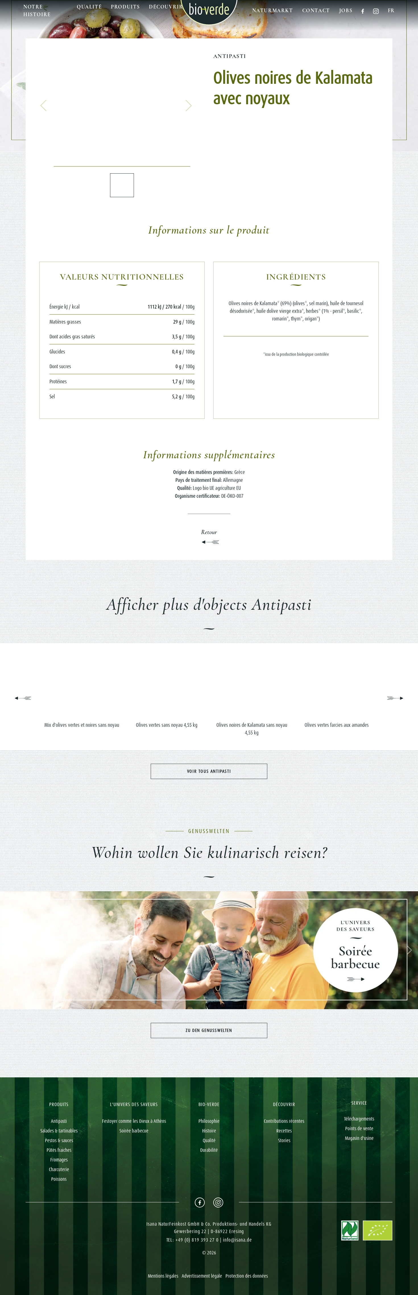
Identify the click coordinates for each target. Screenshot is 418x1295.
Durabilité (209, 1150)
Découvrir (166, 7)
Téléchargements (359, 1119)
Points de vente (359, 1128)
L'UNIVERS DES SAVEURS (134, 1104)
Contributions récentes (284, 1121)
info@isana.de (237, 1240)
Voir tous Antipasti (209, 771)
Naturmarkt (272, 10)
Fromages (59, 1160)
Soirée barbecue (133, 1131)
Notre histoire (37, 11)
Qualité (89, 7)
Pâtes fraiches (59, 1150)
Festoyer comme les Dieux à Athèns (134, 1121)
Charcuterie (59, 1169)
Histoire (209, 1131)
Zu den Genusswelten (209, 1030)
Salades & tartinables (59, 1131)
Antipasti (229, 56)
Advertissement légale (202, 1276)
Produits (125, 7)
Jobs (345, 10)
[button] (43, 105)
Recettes (284, 1131)
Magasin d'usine (359, 1138)
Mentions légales (163, 1276)
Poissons (59, 1179)
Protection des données (246, 1276)
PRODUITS (59, 1104)
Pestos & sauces (59, 1140)
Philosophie (209, 1121)
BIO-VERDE (209, 1104)
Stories (284, 1140)
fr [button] (391, 10)
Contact (316, 10)
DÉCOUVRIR (284, 1104)
